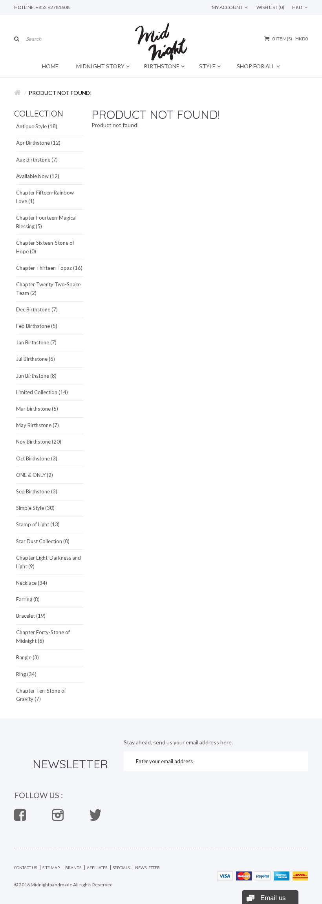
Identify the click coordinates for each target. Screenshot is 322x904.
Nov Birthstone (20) (38, 441)
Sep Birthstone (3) (36, 491)
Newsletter (147, 867)
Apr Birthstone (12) (38, 143)
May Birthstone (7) (37, 425)
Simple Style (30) (35, 508)
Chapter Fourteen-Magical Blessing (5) (46, 222)
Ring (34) (26, 674)
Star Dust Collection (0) (43, 541)
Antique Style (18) (36, 126)
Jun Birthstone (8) (36, 376)
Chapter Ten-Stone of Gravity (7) (41, 695)
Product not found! (60, 92)
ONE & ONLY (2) (34, 475)
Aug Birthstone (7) (37, 159)
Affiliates (97, 867)
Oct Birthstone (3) (36, 458)
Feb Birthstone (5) (36, 326)
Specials (121, 867)
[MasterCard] (244, 875)
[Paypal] (263, 875)
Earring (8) (28, 599)
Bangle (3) (27, 657)
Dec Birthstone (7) (37, 309)
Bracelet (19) (31, 616)
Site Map (51, 867)
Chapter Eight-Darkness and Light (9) (48, 562)
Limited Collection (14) (42, 392)
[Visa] (225, 875)
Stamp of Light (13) (38, 524)
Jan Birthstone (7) (36, 342)
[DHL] (300, 875)
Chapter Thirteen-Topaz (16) (49, 268)
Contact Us (25, 867)
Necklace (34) (31, 583)
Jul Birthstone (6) (35, 359)
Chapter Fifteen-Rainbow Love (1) (45, 196)
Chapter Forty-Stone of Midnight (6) (43, 636)
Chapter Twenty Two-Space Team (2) (48, 288)
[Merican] (281, 875)
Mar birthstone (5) (37, 409)
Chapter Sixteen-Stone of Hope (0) (45, 247)
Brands (73, 867)
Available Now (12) (37, 176)
